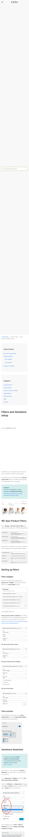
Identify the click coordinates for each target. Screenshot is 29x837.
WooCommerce (8, 396)
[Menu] (2, 2)
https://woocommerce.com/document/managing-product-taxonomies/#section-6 (14, 622)
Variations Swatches (9, 366)
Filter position (8, 362)
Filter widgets (8, 359)
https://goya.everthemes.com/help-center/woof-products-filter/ (13, 494)
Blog (5, 399)
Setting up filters (8, 356)
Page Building (7, 393)
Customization (7, 387)
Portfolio (6, 402)
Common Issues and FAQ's (11, 390)
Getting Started (8, 385)
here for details (8, 764)
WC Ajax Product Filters (10, 353)
